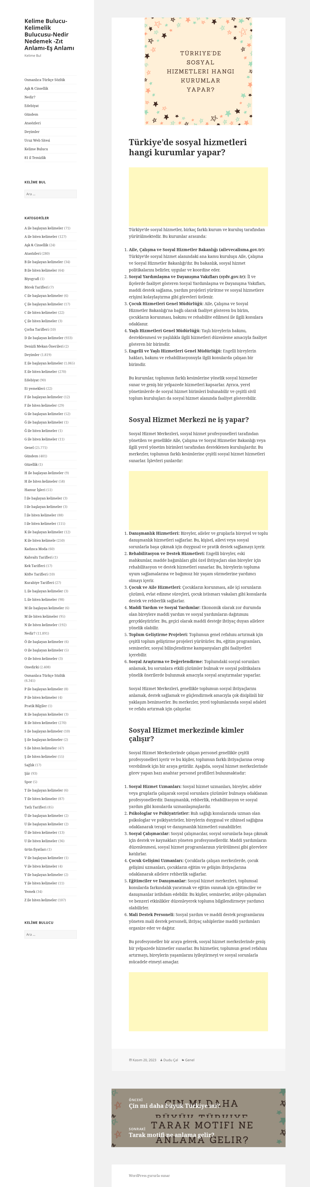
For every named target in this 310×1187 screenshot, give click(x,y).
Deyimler (32, 131)
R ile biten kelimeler (40, 722)
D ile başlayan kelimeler (43, 338)
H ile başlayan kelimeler (44, 473)
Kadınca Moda (35, 549)
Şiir (27, 773)
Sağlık (29, 765)
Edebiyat (31, 105)
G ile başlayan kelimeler (43, 413)
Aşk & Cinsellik (36, 88)
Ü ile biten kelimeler (40, 832)
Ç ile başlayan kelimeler (43, 304)
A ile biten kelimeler (40, 236)
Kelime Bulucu (36, 149)
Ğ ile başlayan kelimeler (43, 422)
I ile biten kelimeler (40, 523)
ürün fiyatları (35, 849)
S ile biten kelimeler (40, 748)
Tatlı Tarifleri (35, 807)
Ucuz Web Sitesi (37, 140)
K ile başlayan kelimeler (43, 532)
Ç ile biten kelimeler (40, 321)
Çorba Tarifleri (36, 329)
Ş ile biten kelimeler (40, 756)
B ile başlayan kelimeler (43, 262)
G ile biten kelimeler (40, 439)
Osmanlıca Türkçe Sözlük (44, 79)
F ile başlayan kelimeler (43, 397)
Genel (29, 447)
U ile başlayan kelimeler (43, 824)
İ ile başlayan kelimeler (43, 498)
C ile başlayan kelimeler (43, 295)
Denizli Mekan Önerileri (43, 346)
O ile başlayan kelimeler (43, 650)
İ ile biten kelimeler (40, 515)
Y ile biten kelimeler (40, 883)
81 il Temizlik (35, 157)
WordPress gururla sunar (149, 1175)
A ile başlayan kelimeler (43, 228)
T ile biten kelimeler (40, 798)
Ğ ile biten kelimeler (40, 430)
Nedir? (29, 97)
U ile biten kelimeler (40, 841)
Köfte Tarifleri (36, 574)
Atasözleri (32, 123)
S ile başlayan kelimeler (43, 731)
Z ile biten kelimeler (40, 900)
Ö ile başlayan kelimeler (43, 641)
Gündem (31, 114)
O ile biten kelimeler (41, 658)
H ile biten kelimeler (41, 481)
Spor (28, 782)
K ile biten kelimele (40, 540)
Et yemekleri (34, 388)
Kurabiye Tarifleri (39, 582)
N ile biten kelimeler (41, 625)
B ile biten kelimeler (40, 270)
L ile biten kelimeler (40, 599)
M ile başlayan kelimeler (44, 608)
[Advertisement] (198, 196)
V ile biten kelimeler (40, 866)
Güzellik (31, 464)
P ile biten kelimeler (40, 697)
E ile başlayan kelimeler (43, 363)
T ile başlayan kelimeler (43, 790)
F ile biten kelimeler (40, 405)
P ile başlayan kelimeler (43, 689)
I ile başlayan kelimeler (43, 506)
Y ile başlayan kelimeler (43, 874)
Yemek (29, 891)
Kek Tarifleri (34, 565)
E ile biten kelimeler (40, 371)
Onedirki (31, 667)
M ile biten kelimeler (41, 616)
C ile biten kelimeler (40, 312)
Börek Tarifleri (36, 287)
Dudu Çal (170, 1060)
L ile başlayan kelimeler (43, 591)
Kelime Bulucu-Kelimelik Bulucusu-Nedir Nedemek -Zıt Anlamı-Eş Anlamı (49, 34)
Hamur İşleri (34, 489)
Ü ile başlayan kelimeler (43, 815)
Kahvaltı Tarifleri (38, 557)
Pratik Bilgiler (35, 706)
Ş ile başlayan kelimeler (43, 739)
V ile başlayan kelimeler (43, 857)
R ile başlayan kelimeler (43, 714)
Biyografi (31, 278)
